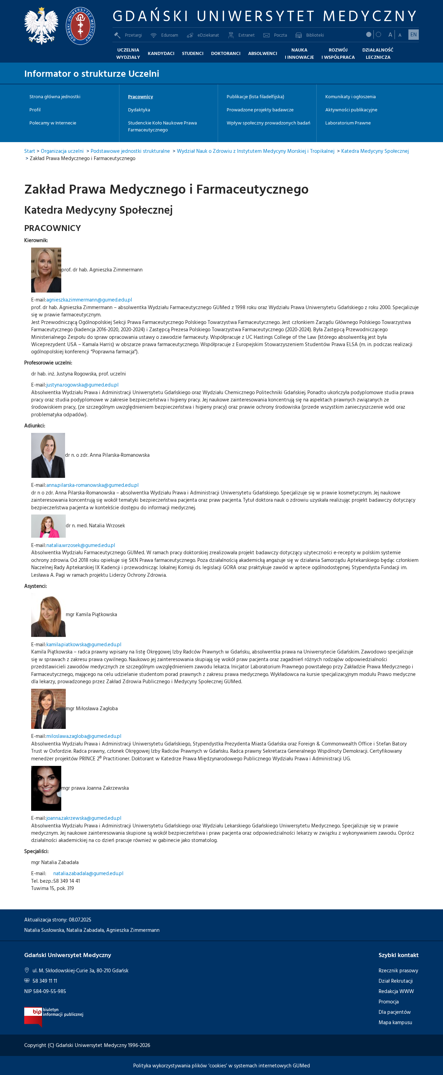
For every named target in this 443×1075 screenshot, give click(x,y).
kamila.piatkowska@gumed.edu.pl (83, 644)
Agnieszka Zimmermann (133, 930)
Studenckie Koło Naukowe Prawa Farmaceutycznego (162, 126)
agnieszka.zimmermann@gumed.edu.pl (89, 300)
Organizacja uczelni (62, 151)
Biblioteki (315, 34)
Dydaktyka (139, 109)
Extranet (246, 34)
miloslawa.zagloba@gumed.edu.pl (83, 736)
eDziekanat (208, 34)
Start (29, 151)
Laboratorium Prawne (348, 122)
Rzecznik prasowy (398, 970)
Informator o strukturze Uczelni (91, 73)
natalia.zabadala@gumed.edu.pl (88, 873)
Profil (34, 109)
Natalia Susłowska (44, 930)
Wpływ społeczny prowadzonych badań (268, 122)
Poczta (280, 34)
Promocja (389, 1002)
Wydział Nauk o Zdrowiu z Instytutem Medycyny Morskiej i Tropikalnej (255, 151)
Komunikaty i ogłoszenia (350, 96)
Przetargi (133, 34)
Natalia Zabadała (85, 930)
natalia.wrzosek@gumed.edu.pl (80, 545)
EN (413, 34)
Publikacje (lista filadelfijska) (255, 96)
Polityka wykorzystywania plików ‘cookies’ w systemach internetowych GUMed (221, 1065)
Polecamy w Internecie (52, 122)
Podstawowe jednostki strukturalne (130, 151)
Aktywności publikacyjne (351, 109)
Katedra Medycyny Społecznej (375, 151)
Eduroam (169, 34)
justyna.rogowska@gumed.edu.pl (82, 385)
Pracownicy (140, 96)
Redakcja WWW (396, 991)
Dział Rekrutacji (396, 981)
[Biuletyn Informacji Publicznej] (53, 1017)
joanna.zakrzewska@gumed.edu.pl (83, 818)
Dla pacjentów (395, 1012)
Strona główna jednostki (54, 96)
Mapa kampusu (395, 1022)
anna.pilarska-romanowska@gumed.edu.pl (92, 485)
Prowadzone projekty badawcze (260, 109)
